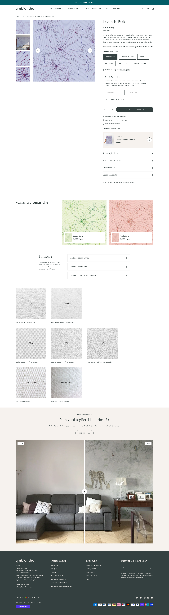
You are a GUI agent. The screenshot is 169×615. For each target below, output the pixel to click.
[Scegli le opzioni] (149, 139)
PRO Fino (143, 57)
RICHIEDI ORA (84, 433)
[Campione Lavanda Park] (109, 139)
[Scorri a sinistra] (38, 50)
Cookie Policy (91, 572)
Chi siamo (54, 565)
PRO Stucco (123, 63)
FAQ (87, 579)
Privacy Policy (91, 569)
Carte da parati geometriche (32, 16)
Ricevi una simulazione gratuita (84, 2)
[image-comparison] (84, 491)
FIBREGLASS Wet (139, 63)
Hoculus (39, 602)
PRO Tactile (109, 63)
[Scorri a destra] (90, 50)
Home (17, 16)
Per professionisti (57, 576)
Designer (54, 569)
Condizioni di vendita (93, 565)
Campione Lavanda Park (125, 139)
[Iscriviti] (150, 567)
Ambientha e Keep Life (59, 583)
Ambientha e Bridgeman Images (62, 586)
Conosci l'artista (128, 182)
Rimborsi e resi (91, 576)
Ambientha (25, 602)
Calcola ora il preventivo (116, 100)
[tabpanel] (107, 222)
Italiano (18, 597)
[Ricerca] (143, 9)
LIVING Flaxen (110, 57)
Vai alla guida (125, 70)
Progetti (53, 572)
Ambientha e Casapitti (58, 579)
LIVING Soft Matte (127, 57)
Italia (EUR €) (32, 597)
